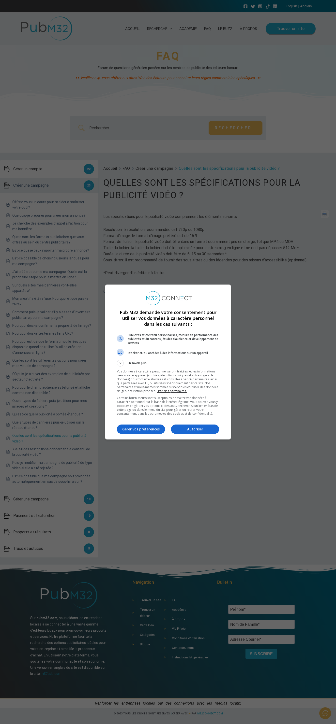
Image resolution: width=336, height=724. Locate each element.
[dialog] (168, 362)
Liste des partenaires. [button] (172, 391)
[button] (168, 363)
